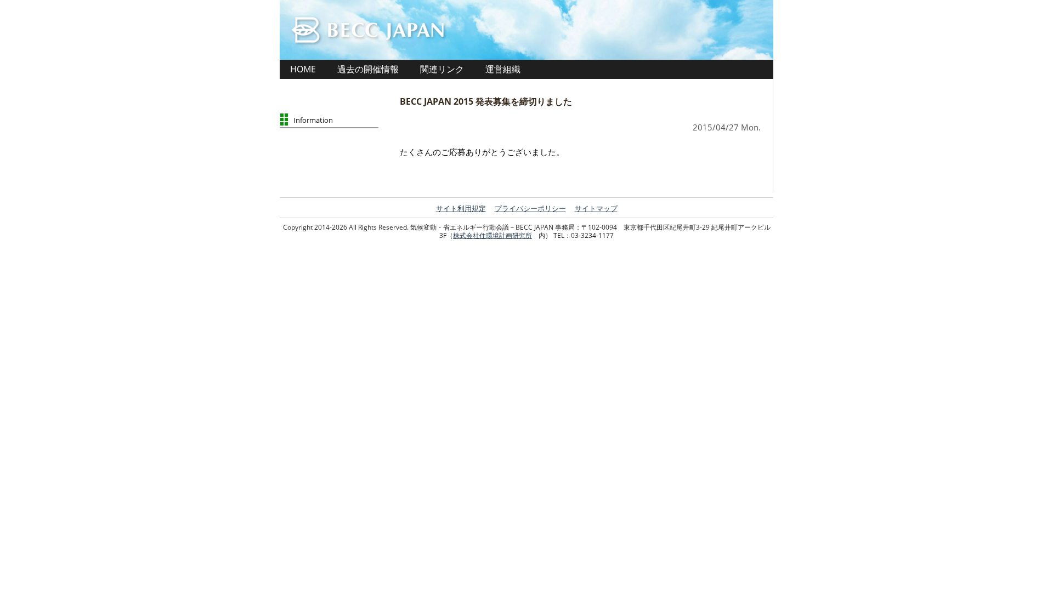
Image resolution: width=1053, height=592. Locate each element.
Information (313, 120)
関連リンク (442, 69)
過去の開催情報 (368, 69)
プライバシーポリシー (530, 208)
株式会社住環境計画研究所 (492, 235)
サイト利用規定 (461, 208)
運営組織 (502, 69)
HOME (303, 69)
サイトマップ (596, 208)
